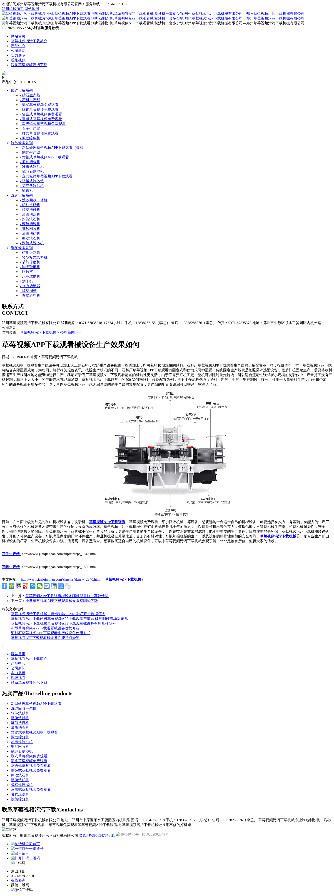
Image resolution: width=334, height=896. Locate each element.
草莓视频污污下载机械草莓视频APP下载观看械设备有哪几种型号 (63, 623)
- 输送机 (26, 190)
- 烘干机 (26, 281)
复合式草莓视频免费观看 (31, 766)
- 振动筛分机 (30, 162)
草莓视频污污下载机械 (38, 332)
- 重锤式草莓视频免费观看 (41, 119)
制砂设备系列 (22, 143)
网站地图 (32, 9)
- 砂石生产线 (30, 95)
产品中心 (18, 46)
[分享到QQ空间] (12, 586)
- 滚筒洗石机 (30, 219)
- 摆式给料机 (30, 295)
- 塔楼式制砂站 (32, 181)
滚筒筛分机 (20, 799)
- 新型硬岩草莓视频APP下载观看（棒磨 (51, 148)
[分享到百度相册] (54, 586)
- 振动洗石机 (30, 238)
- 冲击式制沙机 (32, 167)
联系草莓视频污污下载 (29, 65)
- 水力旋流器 (30, 286)
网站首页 (18, 36)
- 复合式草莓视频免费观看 (41, 114)
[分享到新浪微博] (26, 586)
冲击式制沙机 (22, 742)
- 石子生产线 (30, 128)
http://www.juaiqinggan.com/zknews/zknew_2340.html (60, 579)
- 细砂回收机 (30, 229)
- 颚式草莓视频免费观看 (39, 105)
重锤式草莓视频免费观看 (31, 770)
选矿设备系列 (22, 248)
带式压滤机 (20, 794)
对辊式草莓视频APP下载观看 (34, 732)
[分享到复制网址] (68, 586)
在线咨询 (18, 880)
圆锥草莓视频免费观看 (29, 761)
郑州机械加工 (13, 9)
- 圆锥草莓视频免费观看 (39, 109)
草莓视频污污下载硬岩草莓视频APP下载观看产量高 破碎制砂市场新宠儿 (69, 619)
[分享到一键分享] (61, 586)
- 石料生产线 (30, 100)
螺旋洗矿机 (20, 780)
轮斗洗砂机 (20, 713)
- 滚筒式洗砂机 (32, 243)
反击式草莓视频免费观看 (31, 789)
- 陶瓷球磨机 (30, 267)
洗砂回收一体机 (23, 708)
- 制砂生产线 (30, 152)
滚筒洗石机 (20, 727)
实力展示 (18, 55)
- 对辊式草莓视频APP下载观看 (44, 157)
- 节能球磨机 (30, 262)
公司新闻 (18, 50)
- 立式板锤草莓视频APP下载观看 (46, 176)
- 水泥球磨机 (30, 276)
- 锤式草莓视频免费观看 (39, 133)
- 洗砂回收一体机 (33, 200)
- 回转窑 (26, 272)
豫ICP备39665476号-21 (97, 835)
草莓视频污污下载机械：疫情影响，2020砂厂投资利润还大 (58, 614)
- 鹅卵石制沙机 (32, 171)
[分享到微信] (40, 586)
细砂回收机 (20, 747)
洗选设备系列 (22, 195)
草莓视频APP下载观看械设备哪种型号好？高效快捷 (67, 596)
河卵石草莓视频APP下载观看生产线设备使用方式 (50, 633)
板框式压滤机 (22, 785)
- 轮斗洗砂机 (30, 205)
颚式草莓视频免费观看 (29, 756)
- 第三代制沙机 (32, 186)
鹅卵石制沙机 (22, 751)
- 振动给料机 (30, 138)
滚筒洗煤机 (20, 723)
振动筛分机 (20, 737)
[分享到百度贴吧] (47, 586)
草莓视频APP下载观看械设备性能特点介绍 (45, 638)
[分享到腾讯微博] (33, 586)
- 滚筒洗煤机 (30, 214)
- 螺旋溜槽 (28, 291)
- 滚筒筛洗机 (30, 224)
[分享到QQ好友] (19, 586)
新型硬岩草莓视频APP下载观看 (36, 704)
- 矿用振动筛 (30, 253)
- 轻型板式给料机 (33, 257)
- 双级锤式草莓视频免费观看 (43, 124)
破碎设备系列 (22, 90)
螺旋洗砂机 (20, 718)
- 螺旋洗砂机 (30, 210)
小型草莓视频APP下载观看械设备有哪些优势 (61, 601)
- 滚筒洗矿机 (30, 233)
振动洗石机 (20, 775)
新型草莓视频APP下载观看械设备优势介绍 (45, 628)
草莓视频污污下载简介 (29, 41)
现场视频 (18, 60)
